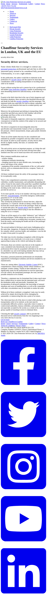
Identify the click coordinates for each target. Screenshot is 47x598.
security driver (16, 80)
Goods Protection (16, 35)
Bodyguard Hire (15, 27)
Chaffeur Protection (16, 39)
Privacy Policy (21, 325)
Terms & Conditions (8, 325)
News (43, 4)
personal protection (8, 69)
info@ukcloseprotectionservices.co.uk (14, 8)
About (8, 4)
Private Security (15, 29)
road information (13, 196)
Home (3, 4)
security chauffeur (22, 101)
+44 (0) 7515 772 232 (8, 6)
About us (13, 13)
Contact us (13, 21)
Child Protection (15, 37)
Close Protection (15, 31)
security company (20, 314)
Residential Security (16, 33)
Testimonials (23, 4)
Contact (37, 4)
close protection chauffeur (18, 89)
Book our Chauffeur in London (12, 322)
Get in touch (5, 320)
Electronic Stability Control (28, 264)
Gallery (30, 4)
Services (14, 4)
